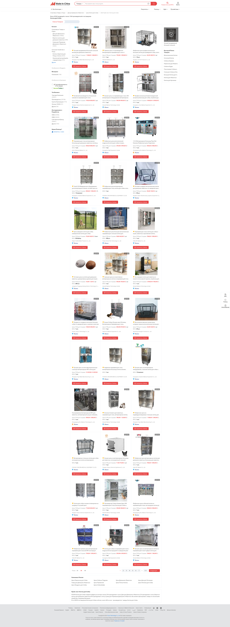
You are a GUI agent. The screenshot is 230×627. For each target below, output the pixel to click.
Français (90, 610)
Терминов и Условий (119, 621)
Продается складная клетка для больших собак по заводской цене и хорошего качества (85, 323)
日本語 (85, 610)
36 (81, 570)
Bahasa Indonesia (171, 610)
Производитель (58, 99)
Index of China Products (126, 612)
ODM (55, 117)
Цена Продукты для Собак (79, 585)
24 (77, 570)
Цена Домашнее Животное (124, 580)
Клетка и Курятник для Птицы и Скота (59, 55)
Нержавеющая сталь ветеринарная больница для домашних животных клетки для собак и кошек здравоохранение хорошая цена (85, 142)
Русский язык (122, 610)
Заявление (77, 608)
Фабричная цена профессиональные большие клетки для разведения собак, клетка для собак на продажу (146, 51)
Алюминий (56, 74)
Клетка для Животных (170, 77)
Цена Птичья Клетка (122, 582)
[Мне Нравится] (157, 608)
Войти (178, 5)
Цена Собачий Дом (99, 585)
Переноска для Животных (171, 63)
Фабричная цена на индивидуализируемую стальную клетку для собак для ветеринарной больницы (146, 414)
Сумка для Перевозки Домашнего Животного (59, 44)
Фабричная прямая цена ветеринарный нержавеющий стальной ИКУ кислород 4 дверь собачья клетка (84, 550)
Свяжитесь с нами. (58, 132)
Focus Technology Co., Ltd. (113, 615)
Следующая (153, 570)
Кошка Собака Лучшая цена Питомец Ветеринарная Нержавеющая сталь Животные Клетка (114, 323)
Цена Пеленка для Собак (145, 582)
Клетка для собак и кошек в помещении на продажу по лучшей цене (85, 504)
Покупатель (144, 9)
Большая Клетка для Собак (172, 75)
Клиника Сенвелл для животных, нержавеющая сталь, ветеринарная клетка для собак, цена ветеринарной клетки (114, 414)
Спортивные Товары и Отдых (58, 30)
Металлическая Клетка (170, 55)
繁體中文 (79, 610)
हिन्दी (146, 610)
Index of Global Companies (140, 612)
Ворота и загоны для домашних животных (60, 39)
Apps (164, 9)
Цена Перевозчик (99, 582)
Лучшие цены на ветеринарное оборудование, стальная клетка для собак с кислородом (145, 368)
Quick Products (99, 612)
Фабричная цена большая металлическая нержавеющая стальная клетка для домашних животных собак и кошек (115, 232)
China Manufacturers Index (111, 612)
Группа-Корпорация (59, 102)
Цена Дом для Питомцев (145, 580)
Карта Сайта (139, 608)
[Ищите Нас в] (161, 608)
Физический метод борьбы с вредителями (60, 59)
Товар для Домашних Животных (80, 582)
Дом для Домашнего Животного (59, 34)
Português (108, 610)
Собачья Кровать (169, 61)
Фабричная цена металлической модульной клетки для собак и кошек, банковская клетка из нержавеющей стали (114, 142)
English (67, 610)
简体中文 (73, 610)
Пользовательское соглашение (90, 608)
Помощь (156, 9)
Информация (147, 608)
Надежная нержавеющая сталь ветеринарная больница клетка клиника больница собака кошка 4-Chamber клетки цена (114, 368)
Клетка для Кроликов (170, 80)
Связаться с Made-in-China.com (126, 608)
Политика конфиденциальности (108, 608)
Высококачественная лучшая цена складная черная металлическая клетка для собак (146, 323)
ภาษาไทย (151, 610)
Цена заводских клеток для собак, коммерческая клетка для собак (82, 232)
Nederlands (140, 610)
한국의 (129, 610)
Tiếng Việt (162, 610)
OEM (55, 115)
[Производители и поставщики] (60, 4)
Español (96, 610)
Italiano (115, 610)
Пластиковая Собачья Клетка (172, 69)
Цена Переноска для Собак (79, 580)
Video (97, 27)
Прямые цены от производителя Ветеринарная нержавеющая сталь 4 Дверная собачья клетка (113, 51)
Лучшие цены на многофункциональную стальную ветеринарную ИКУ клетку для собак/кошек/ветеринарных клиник (84, 368)
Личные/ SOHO (57, 104)
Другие (54, 62)
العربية (133, 610)
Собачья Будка (168, 66)
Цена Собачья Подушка (101, 580)
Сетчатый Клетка (169, 58)
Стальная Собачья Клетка (171, 72)
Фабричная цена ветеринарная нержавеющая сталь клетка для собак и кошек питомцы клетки (115, 187)
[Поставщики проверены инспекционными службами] (60, 85)
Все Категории (57, 9)
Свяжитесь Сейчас (80, 66)
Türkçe (156, 610)
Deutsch (102, 610)
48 (85, 570)
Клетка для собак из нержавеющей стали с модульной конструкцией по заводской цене (115, 549)
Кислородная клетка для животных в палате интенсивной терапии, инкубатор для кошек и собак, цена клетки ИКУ (146, 278)
